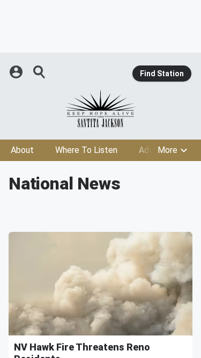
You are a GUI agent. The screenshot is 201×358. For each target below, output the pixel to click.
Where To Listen (86, 150)
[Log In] (17, 71)
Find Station (162, 73)
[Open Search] (39, 71)
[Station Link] (100, 108)
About (22, 150)
